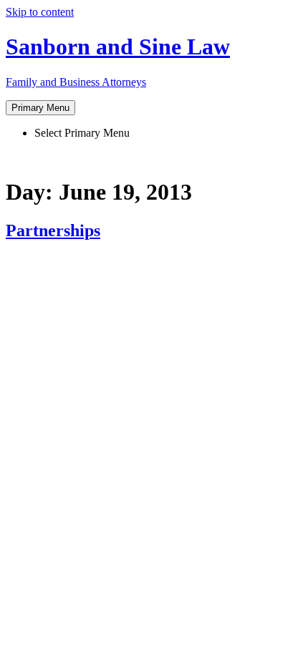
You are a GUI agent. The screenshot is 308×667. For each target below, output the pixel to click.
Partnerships (53, 230)
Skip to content (40, 12)
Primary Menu (40, 107)
